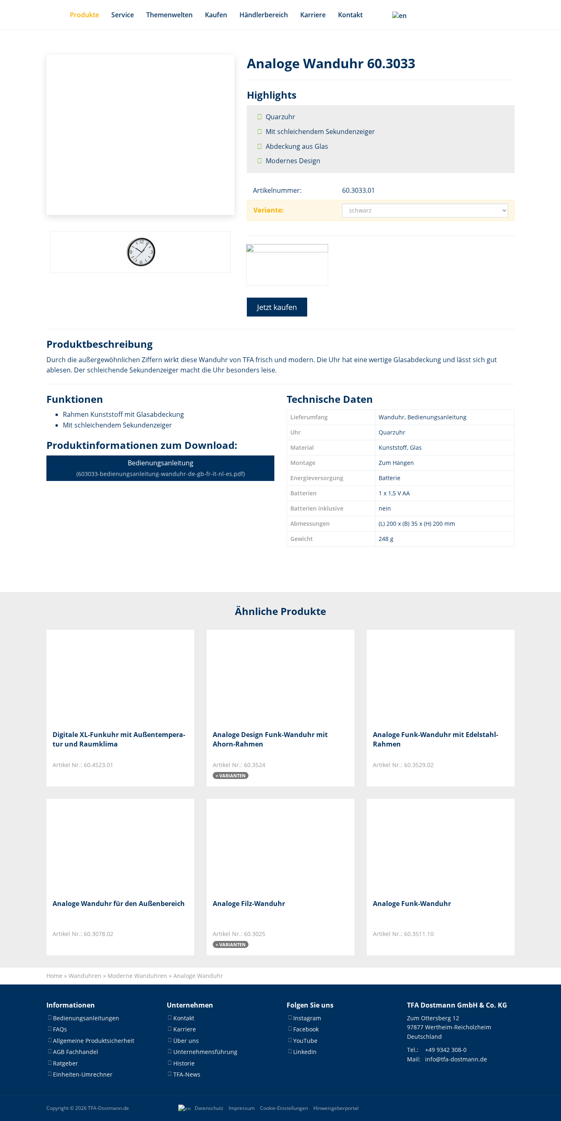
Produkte (84, 14)
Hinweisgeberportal (336, 1108)
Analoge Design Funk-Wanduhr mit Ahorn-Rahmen (270, 739)
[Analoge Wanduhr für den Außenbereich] (93, 846)
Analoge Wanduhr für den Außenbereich (119, 903)
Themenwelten (169, 14)
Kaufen (216, 14)
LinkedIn (305, 1052)
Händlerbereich (263, 14)
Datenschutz (209, 1108)
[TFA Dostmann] (487, 1108)
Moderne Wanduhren (137, 976)
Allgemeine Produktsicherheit (93, 1041)
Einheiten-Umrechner (83, 1074)
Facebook (306, 1029)
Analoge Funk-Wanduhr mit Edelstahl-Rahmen (435, 739)
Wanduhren (85, 976)
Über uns (186, 1041)
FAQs (60, 1029)
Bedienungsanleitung (160, 468)
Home (54, 976)
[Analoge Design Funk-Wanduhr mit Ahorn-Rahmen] (254, 677)
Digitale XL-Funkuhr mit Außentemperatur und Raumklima (119, 739)
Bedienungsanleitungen (86, 1018)
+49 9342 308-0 (446, 1050)
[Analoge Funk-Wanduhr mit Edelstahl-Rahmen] (414, 677)
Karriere (313, 14)
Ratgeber (65, 1063)
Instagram (307, 1018)
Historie (184, 1063)
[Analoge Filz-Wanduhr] (254, 846)
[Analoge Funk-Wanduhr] (414, 846)
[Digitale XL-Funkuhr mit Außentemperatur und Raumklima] (93, 677)
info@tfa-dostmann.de (456, 1059)
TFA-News (186, 1074)
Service (122, 14)
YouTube (305, 1041)
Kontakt (350, 14)
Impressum (242, 1108)
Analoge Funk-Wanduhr (412, 903)
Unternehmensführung (205, 1052)
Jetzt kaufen (277, 307)
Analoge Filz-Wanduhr (249, 903)
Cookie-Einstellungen (284, 1108)
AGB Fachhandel (75, 1052)
